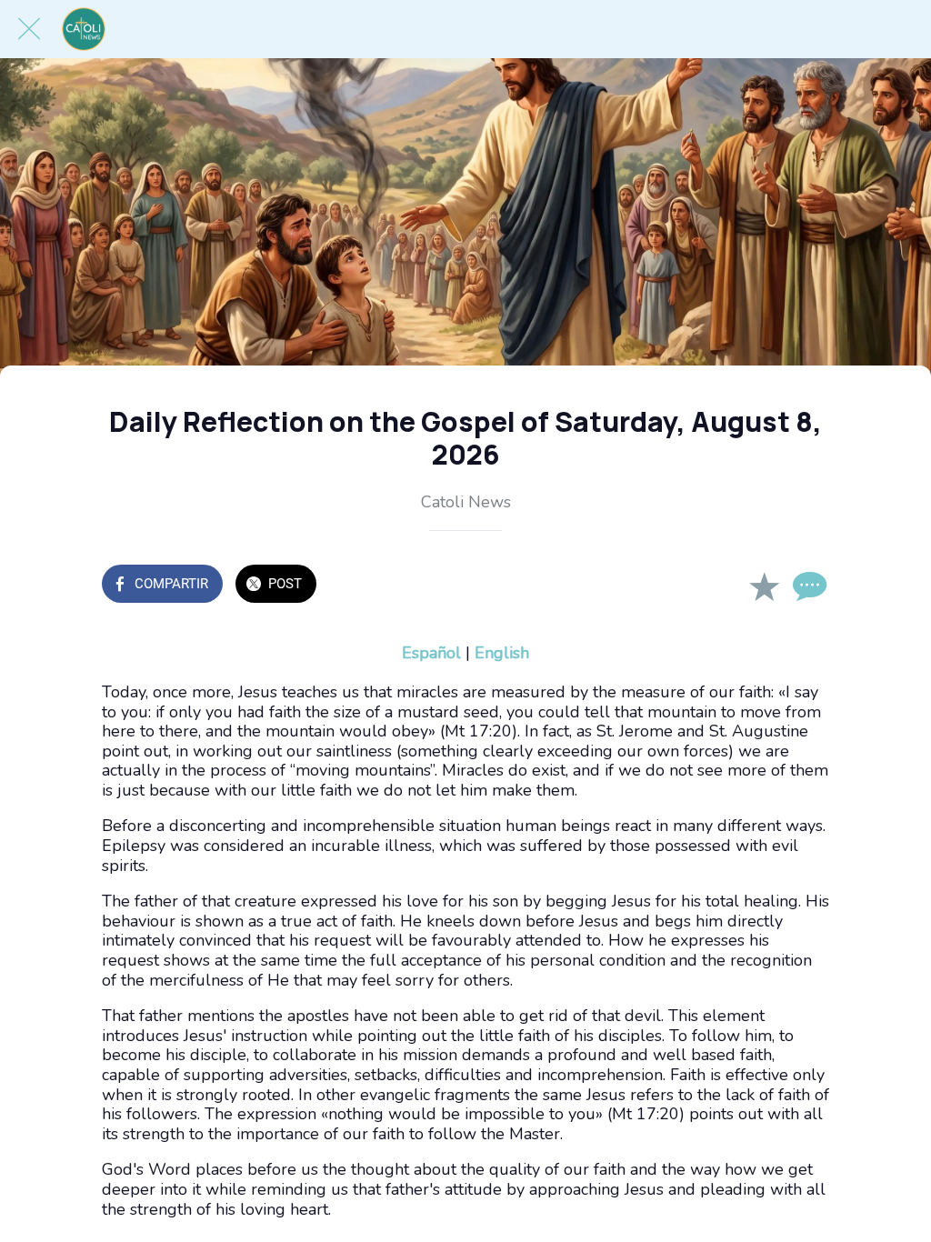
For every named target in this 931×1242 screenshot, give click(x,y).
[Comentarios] (807, 585)
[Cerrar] (29, 29)
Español (431, 653)
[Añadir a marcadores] (764, 585)
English (502, 653)
